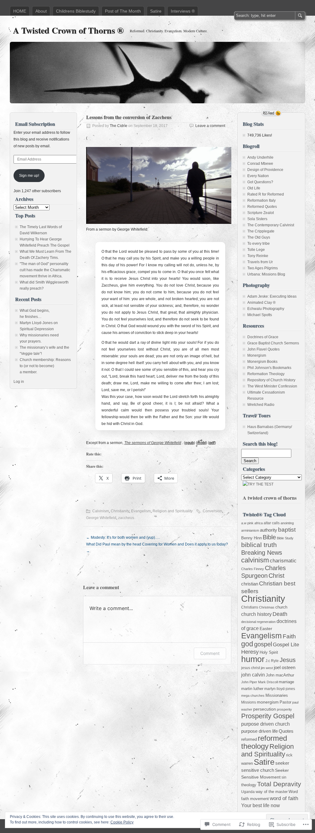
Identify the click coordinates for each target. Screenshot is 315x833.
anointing (287, 523)
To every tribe (258, 243)
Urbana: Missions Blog (266, 274)
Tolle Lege (256, 250)
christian (249, 583)
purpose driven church (265, 724)
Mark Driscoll (268, 682)
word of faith (284, 798)
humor (253, 659)
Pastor (285, 702)
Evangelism (141, 511)
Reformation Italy (261, 200)
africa (258, 523)
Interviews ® (183, 11)
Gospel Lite (286, 645)
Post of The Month (123, 11)
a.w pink (247, 523)
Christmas (266, 607)
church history (256, 614)
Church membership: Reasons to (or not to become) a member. (45, 366)
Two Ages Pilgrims (262, 268)
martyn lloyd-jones (279, 689)
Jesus (288, 659)
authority (268, 530)
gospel (263, 644)
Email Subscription (35, 123)
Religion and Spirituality (173, 511)
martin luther (252, 688)
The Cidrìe (118, 126)
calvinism (255, 560)
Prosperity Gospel (267, 716)
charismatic (283, 561)
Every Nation (258, 176)
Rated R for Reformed (265, 194)
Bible (269, 537)
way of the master (272, 791)
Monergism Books (262, 361)
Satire (155, 11)
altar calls (272, 523)
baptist (287, 529)
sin (283, 777)
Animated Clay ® (261, 302)
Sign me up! (29, 175)
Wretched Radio (260, 405)
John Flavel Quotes (263, 349)
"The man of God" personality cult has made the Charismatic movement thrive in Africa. (45, 270)
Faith (289, 636)
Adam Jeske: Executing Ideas (272, 296)
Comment (210, 653)
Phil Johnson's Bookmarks (269, 368)
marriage (286, 682)
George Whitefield (101, 518)
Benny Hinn (251, 538)
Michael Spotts (259, 315)
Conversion (212, 511)
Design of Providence (265, 170)
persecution (264, 709)
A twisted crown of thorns (270, 497)
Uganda (248, 792)
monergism (268, 702)
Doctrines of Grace (262, 337)
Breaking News (261, 552)
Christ (277, 575)
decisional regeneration (258, 622)
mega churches (253, 695)
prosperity (284, 709)
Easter (266, 628)
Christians (249, 607)
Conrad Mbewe (260, 163)
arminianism (250, 530)
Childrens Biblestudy (76, 11)
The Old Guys (258, 237)
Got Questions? (260, 182)
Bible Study (285, 538)
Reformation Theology (266, 374)
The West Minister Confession (272, 386)
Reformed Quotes (262, 206)
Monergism (256, 355)
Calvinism (100, 511)
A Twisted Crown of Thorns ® (68, 30)
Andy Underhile (260, 157)
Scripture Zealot (260, 213)
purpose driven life (259, 731)
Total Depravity (279, 783)
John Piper (249, 682)
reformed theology (264, 742)
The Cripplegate (260, 231)
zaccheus (126, 518)
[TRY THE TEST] (258, 484)
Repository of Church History (271, 380)
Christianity (120, 511)
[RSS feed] (271, 113)
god (247, 644)
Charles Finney (252, 569)
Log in (19, 381)
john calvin (253, 674)
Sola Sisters (257, 219)
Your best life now (260, 805)
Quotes (286, 731)
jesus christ (250, 668)
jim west (267, 668)
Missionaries (276, 695)
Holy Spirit (269, 652)
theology (248, 785)
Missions (248, 702)
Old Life (253, 188)
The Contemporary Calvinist (270, 225)
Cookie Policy (122, 822)
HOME (19, 11)
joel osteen (284, 667)
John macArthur (280, 675)
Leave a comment (210, 126)
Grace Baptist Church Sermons (273, 343)
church (281, 607)
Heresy (250, 652)
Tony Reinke (257, 256)
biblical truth (259, 544)
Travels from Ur (260, 262)
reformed (249, 739)
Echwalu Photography (265, 309)
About (41, 11)
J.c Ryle (272, 661)
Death (280, 614)
